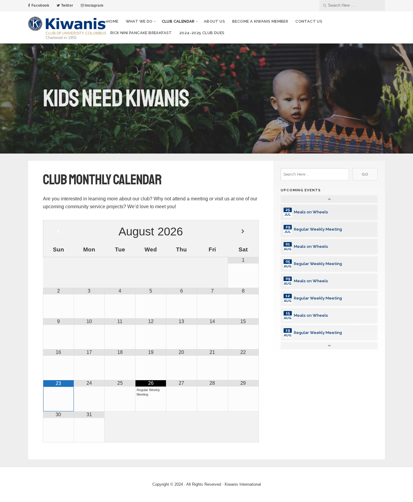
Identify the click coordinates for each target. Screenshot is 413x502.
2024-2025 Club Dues (202, 33)
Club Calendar (178, 21)
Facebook (39, 5)
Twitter (66, 5)
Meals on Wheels (311, 212)
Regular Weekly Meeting (318, 229)
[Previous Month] (58, 231)
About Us (214, 21)
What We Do (139, 21)
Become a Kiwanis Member (260, 21)
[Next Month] (243, 231)
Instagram (93, 5)
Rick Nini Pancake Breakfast (141, 33)
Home (113, 21)
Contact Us (308, 21)
